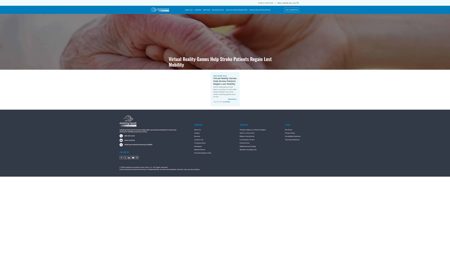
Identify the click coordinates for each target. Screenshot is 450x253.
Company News (200, 143)
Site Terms (288, 130)
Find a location (265, 3)
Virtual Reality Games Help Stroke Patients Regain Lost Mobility (224, 81)
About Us (197, 130)
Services (197, 136)
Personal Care (244, 143)
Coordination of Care (247, 140)
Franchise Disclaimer (292, 140)
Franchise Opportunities (202, 153)
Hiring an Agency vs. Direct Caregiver (253, 130)
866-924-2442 (287, 3)
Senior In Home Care (247, 133)
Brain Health (217, 76)
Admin (227, 102)
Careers (197, 133)
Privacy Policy (290, 133)
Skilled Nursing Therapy (248, 146)
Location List (198, 140)
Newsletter (198, 146)
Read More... (232, 99)
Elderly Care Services (247, 136)
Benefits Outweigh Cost (248, 150)
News (225, 76)
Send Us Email (130, 140)
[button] (291, 10)
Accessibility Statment (293, 136)
